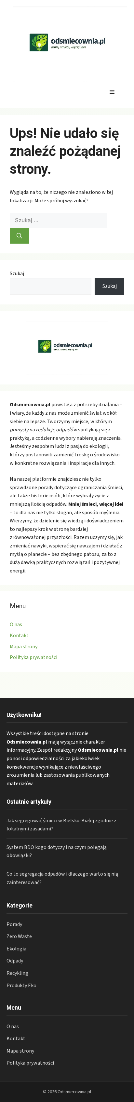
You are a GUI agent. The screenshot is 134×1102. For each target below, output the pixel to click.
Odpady (15, 960)
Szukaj (17, 273)
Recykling (17, 973)
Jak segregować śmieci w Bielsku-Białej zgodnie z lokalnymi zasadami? (61, 825)
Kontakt (19, 635)
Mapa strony (23, 646)
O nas (16, 624)
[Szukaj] (19, 236)
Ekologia (16, 948)
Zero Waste (19, 936)
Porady (14, 924)
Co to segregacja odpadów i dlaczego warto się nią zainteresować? (62, 878)
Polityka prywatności (33, 657)
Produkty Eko (21, 985)
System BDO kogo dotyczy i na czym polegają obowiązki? (57, 851)
